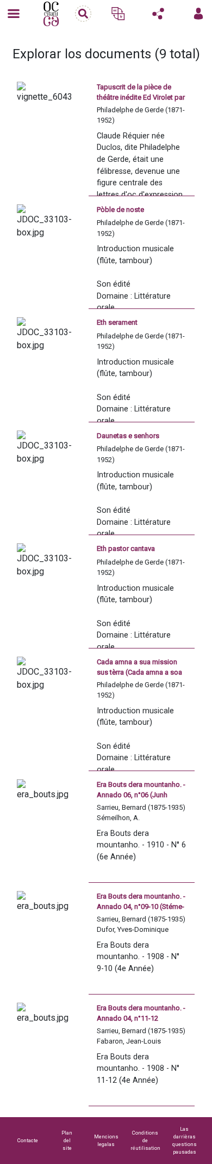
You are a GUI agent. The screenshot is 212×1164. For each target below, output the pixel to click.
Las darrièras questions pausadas (184, 1140)
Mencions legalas (106, 1140)
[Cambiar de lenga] (118, 14)
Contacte (27, 1140)
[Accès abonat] (198, 14)
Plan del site (66, 1140)
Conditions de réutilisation (145, 1140)
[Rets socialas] (158, 14)
